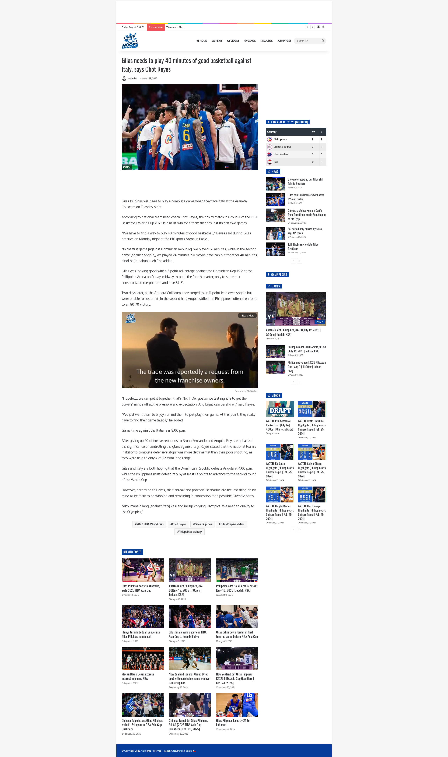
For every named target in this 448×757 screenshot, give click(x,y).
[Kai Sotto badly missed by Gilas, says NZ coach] (275, 233)
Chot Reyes (179, 524)
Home (203, 40)
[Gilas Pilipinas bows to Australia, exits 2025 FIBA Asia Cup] (143, 570)
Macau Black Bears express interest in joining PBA (138, 676)
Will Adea (132, 78)
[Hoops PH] (130, 41)
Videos (234, 40)
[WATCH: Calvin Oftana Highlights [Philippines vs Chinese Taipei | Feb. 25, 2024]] (312, 452)
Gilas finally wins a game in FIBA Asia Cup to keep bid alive (187, 634)
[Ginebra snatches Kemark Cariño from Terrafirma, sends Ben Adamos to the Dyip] (275, 215)
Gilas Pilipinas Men (232, 524)
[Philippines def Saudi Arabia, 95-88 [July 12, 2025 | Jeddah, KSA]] (237, 570)
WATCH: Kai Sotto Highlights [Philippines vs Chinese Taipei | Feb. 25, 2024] (280, 470)
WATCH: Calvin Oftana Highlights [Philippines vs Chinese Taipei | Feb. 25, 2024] (312, 470)
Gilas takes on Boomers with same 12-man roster (306, 197)
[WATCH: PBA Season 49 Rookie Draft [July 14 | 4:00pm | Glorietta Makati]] (280, 409)
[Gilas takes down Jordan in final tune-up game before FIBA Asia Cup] (237, 616)
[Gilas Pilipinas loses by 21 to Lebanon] (237, 704)
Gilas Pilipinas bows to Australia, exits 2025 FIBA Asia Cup (141, 588)
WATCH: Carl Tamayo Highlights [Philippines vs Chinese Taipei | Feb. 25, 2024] (312, 512)
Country (271, 131)
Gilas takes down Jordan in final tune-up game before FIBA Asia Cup (237, 634)
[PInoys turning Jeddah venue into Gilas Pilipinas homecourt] (143, 616)
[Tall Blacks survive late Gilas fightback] (275, 249)
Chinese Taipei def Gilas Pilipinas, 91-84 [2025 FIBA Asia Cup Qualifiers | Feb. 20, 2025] (188, 724)
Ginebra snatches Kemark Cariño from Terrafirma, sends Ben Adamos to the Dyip (307, 214)
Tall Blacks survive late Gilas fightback (303, 246)
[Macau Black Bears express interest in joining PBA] (143, 658)
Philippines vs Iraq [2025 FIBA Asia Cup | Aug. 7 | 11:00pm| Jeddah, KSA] (307, 366)
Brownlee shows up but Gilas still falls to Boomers (305, 181)
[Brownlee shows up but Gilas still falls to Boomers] (275, 184)
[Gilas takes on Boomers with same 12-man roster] (275, 199)
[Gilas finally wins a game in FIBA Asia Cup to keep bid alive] (190, 616)
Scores (268, 40)
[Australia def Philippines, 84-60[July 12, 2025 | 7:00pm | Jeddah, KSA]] (190, 570)
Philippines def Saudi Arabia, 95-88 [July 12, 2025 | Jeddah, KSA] (236, 588)
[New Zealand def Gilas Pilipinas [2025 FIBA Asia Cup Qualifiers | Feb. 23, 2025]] (237, 658)
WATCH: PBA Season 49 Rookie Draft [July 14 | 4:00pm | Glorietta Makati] (280, 425)
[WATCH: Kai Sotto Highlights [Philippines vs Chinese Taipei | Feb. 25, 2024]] (280, 452)
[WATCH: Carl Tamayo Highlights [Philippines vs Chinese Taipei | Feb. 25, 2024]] (312, 494)
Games (251, 40)
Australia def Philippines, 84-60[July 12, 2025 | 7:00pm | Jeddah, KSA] (186, 590)
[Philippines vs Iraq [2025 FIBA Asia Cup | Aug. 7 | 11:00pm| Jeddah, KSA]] (275, 367)
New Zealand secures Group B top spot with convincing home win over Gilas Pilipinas (190, 678)
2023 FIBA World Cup (150, 524)
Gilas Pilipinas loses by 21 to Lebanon (233, 722)
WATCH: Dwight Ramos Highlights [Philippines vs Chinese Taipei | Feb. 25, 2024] (280, 512)
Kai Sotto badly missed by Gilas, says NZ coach (305, 231)
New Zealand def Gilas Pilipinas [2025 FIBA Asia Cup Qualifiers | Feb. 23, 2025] (235, 678)
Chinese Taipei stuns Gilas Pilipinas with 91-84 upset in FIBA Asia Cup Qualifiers (142, 724)
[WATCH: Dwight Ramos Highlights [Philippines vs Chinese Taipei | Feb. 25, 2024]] (280, 494)
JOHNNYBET (284, 40)
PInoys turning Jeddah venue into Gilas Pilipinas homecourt (141, 634)
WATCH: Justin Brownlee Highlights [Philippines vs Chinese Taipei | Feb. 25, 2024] (312, 427)
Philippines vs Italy (190, 531)
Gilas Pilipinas (203, 524)
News (218, 40)
